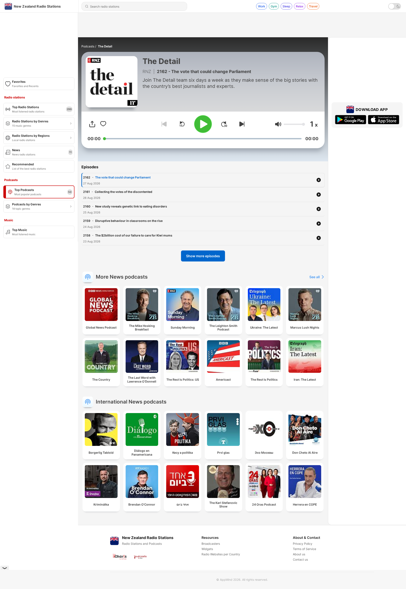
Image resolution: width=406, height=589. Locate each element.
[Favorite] (103, 124)
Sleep (286, 6)
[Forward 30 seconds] (224, 124)
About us (299, 554)
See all (314, 277)
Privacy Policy (302, 543)
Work (261, 6)
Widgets (207, 549)
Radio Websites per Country (221, 554)
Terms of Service (304, 549)
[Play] (203, 124)
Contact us (300, 559)
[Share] (92, 124)
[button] (278, 124)
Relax (299, 6)
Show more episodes (203, 256)
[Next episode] (241, 124)
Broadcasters (211, 543)
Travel (313, 6)
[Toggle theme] (394, 6)
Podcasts (87, 46)
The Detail (105, 46)
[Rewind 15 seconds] (182, 124)
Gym (274, 6)
